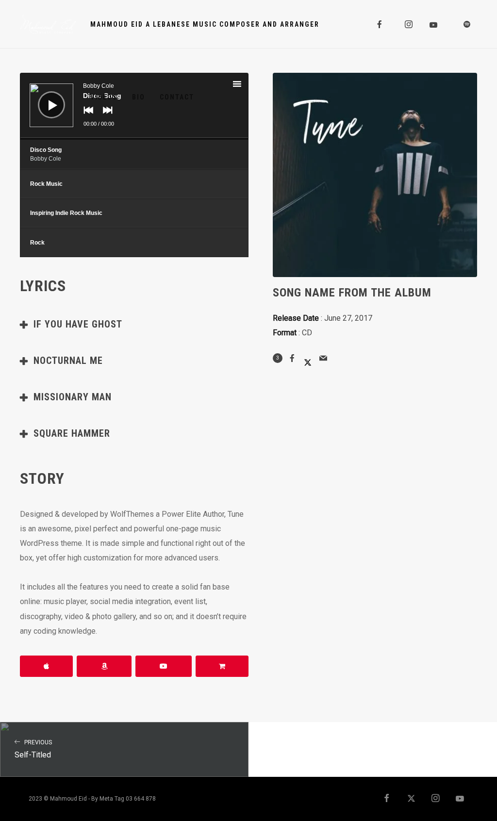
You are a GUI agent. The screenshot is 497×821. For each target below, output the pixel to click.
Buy (222, 666)
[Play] (44, 97)
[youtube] (434, 25)
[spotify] (467, 24)
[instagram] (409, 24)
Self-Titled (33, 749)
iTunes (46, 666)
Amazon (104, 666)
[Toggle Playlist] (245, 85)
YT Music (163, 666)
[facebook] (380, 24)
